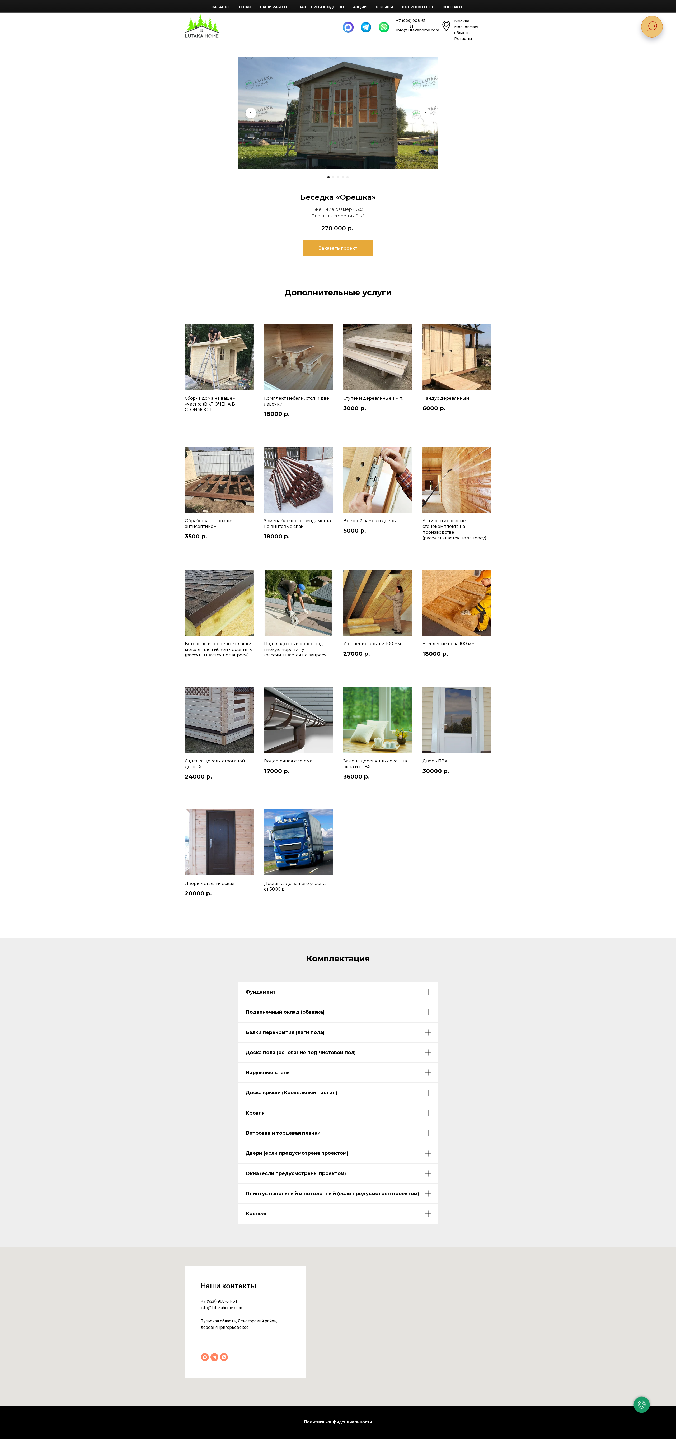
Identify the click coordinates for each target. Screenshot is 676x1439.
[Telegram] (214, 1357)
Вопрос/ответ (418, 7)
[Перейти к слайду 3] (338, 177)
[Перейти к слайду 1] (328, 177)
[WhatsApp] (224, 1357)
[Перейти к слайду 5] (347, 177)
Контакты (453, 7)
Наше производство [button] (321, 7)
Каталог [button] (221, 7)
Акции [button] (360, 7)
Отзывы (384, 7)
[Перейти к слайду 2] (333, 177)
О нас (245, 7)
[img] (202, 26)
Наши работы (274, 7)
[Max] (205, 1357)
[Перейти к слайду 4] (343, 177)
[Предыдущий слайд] (251, 113)
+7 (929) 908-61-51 (219, 1301)
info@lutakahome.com (221, 1307)
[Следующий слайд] (425, 113)
